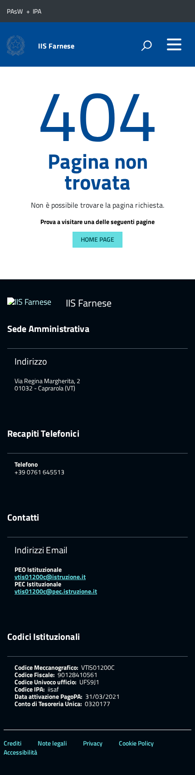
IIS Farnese (56, 45)
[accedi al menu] (174, 44)
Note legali (52, 743)
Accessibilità (20, 752)
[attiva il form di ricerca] (146, 45)
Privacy (92, 743)
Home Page (97, 239)
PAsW (15, 11)
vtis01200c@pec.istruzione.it (56, 591)
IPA (37, 11)
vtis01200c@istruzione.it (50, 576)
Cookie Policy (136, 743)
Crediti (12, 743)
